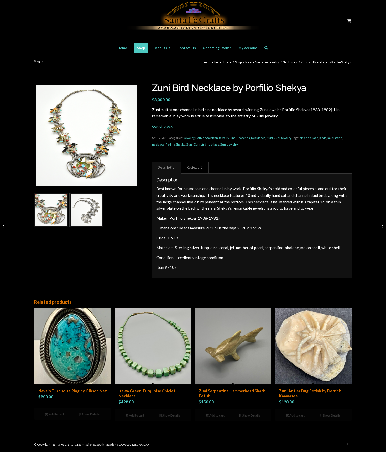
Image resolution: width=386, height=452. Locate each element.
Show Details (90, 414)
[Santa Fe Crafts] (193, 20)
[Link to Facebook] (348, 444)
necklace (158, 144)
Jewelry (189, 138)
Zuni (270, 138)
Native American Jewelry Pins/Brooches (222, 138)
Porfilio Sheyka (175, 144)
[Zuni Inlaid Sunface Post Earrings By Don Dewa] (382, 226)
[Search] (264, 47)
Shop (39, 61)
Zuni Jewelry (282, 138)
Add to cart (56, 414)
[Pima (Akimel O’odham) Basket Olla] (4, 226)
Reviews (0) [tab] (195, 168)
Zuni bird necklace (206, 144)
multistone (334, 138)
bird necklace (309, 138)
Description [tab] (167, 168)
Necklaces (258, 138)
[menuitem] (122, 47)
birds (322, 138)
